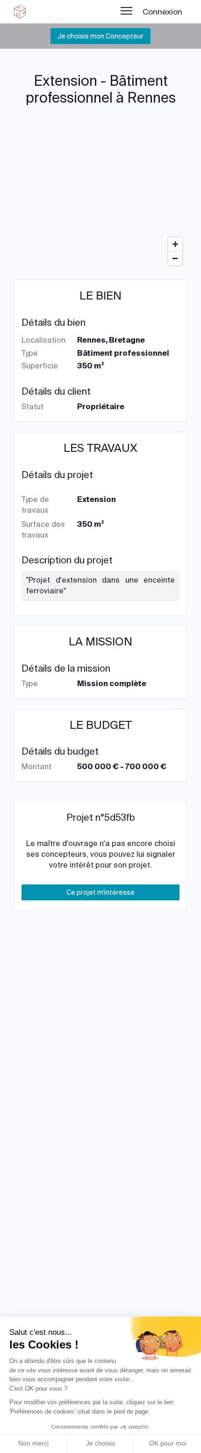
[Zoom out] (175, 258)
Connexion (162, 12)
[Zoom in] (175, 244)
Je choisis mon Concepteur (100, 36)
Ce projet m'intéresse (100, 892)
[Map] (100, 199)
